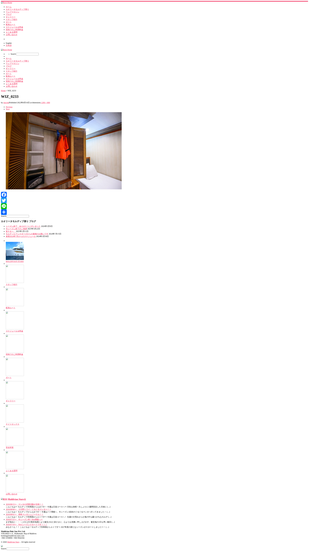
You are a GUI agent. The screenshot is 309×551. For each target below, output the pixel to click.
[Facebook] (154, 195)
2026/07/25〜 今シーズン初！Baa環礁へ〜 (24, 519)
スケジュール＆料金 (14, 331)
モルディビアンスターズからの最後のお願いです (27, 234)
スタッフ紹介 (11, 284)
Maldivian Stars (13, 542)
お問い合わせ (11, 494)
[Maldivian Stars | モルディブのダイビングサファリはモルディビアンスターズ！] (6, 3)
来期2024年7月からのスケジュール (21, 236)
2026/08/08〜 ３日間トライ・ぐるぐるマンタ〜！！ (28, 509)
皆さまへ (10, 231)
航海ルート (10, 308)
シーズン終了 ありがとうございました (23, 226)
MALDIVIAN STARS (15, 261)
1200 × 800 (45, 103)
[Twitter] (154, 200)
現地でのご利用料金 (14, 354)
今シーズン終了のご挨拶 (16, 229)
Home (3, 91)
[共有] (154, 212)
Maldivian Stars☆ (17, 499)
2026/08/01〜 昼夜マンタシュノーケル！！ (24, 514)
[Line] (154, 206)
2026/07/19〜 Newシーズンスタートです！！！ (26, 524)
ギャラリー (10, 401)
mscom (6, 103)
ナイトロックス (12, 424)
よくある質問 (11, 471)
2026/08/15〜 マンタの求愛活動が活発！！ (24, 504)
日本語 (9, 45)
